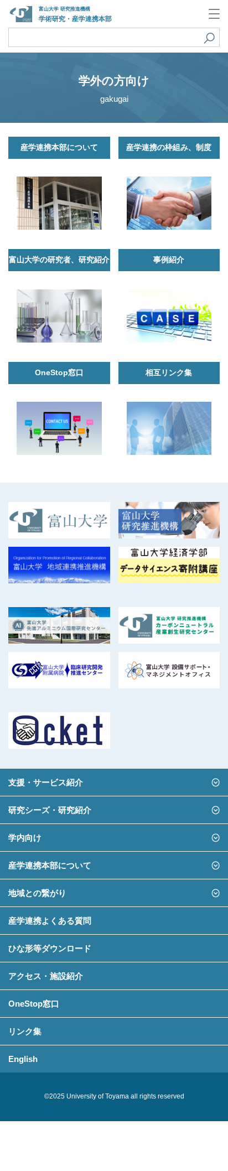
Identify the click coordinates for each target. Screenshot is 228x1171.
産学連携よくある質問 (49, 920)
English (23, 1059)
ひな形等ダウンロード (49, 948)
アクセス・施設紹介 (45, 976)
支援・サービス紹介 (45, 782)
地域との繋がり (37, 893)
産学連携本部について (49, 865)
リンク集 (25, 1031)
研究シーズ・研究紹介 (49, 810)
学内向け (25, 837)
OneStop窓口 (33, 1003)
